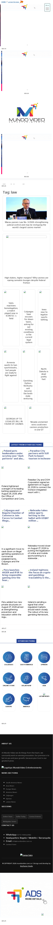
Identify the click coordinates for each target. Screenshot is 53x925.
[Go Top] (46, 900)
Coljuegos (9, 795)
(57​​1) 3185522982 (24, 835)
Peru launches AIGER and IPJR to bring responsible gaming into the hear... (12, 575)
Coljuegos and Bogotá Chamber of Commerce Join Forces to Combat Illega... (13, 515)
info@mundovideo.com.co (22, 841)
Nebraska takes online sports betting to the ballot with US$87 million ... (38, 515)
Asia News (10, 786)
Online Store (7, 817)
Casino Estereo (35, 817)
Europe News (11, 789)
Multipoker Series (9, 821)
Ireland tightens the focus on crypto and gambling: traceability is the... (39, 574)
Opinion (9, 799)
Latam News (11, 802)
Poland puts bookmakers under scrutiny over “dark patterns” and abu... (13, 454)
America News (11, 792)
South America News (14, 783)
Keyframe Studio (26, 866)
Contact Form (11, 844)
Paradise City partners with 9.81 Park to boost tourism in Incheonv (39, 454)
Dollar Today (20, 817)
